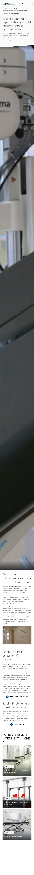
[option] (17, 307)
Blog (7, 9)
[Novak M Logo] (9, 4)
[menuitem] (28, 5)
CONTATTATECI (19, 724)
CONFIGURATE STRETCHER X (18, 697)
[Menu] (28, 5)
